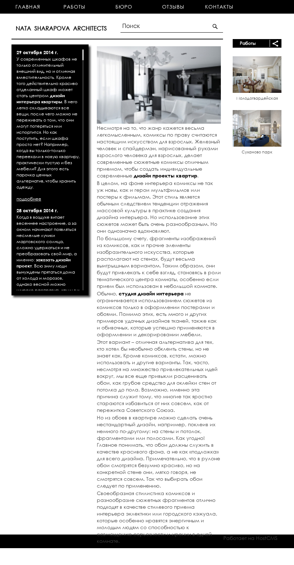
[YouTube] (231, 557)
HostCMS (267, 538)
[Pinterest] (220, 557)
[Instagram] (200, 557)
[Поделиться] (274, 43)
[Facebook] (210, 557)
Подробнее (28, 199)
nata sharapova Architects (57, 557)
